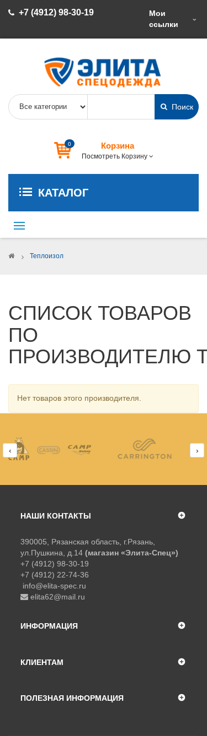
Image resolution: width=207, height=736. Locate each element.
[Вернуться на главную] (11, 256)
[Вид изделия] (56, 448)
